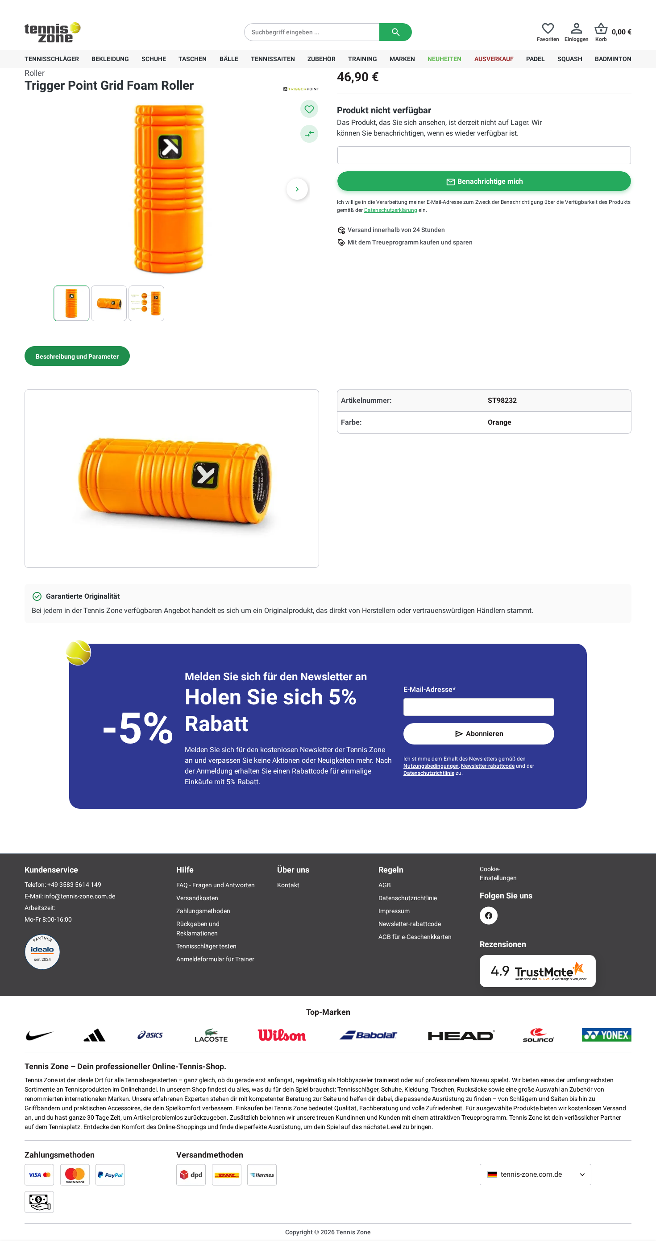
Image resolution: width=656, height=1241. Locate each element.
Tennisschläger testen (206, 946)
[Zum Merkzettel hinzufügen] (309, 109)
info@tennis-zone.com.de (79, 896)
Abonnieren (484, 733)
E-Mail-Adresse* (429, 689)
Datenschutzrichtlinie (428, 773)
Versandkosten (197, 898)
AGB (384, 885)
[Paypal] (110, 1174)
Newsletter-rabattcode (488, 766)
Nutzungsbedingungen (431, 766)
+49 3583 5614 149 (82, 7)
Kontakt (288, 885)
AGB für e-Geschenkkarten (415, 936)
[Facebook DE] (489, 915)
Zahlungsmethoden (203, 910)
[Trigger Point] (301, 88)
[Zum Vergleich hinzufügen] (309, 134)
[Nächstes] (297, 189)
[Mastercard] (75, 1174)
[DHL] (226, 1174)
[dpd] (191, 1174)
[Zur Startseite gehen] (53, 32)
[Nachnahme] (39, 1201)
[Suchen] (395, 32)
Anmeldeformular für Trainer (215, 959)
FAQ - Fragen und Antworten (215, 885)
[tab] (77, 356)
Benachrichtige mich (490, 181)
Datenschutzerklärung (390, 210)
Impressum (394, 910)
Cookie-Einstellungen (489, 873)
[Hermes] (262, 1174)
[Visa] (39, 1174)
